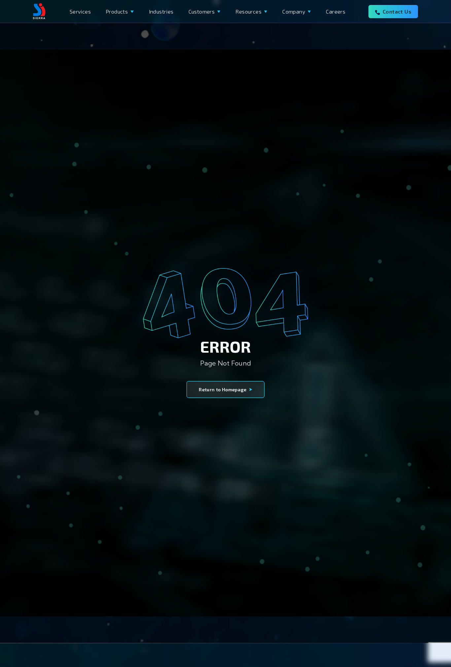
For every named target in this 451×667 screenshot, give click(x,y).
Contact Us (397, 11)
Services (80, 11)
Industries (161, 11)
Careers (335, 11)
